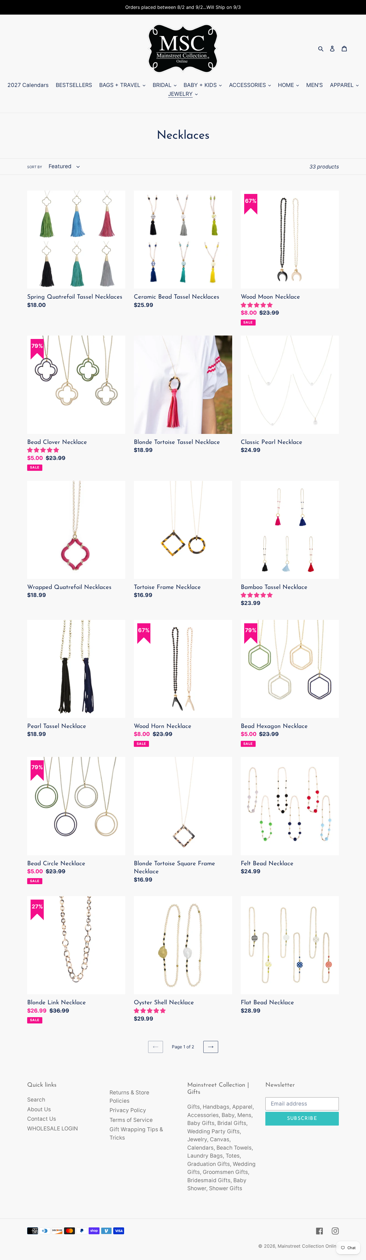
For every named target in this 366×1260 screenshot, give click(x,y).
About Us (39, 1109)
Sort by (34, 167)
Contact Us (41, 1119)
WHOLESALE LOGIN (52, 1128)
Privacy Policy (128, 1110)
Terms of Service (131, 1120)
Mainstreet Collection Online (308, 1246)
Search (36, 1099)
